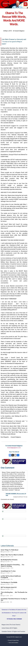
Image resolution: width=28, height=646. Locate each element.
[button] (25, 4)
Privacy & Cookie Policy (13, 640)
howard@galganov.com (14, 447)
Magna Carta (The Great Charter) (11, 624)
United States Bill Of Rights (9, 628)
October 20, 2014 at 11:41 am (20, 496)
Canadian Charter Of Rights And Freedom (13, 631)
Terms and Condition (13, 642)
